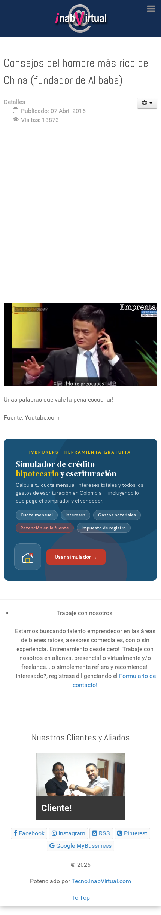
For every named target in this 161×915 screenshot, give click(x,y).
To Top (81, 897)
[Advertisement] (80, 213)
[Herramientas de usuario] (147, 103)
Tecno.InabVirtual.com (101, 881)
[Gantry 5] (80, 19)
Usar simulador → (76, 557)
